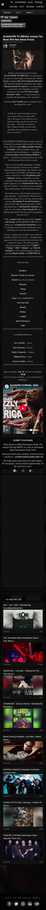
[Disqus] (22, 503)
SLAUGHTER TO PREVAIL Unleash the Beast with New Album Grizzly (12, 25)
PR (12, 2)
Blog (6, 17)
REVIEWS (30, 6)
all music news (6, 21)
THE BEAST (12, 45)
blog (18, 12)
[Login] (41, 2)
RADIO (37, 2)
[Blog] (2, 31)
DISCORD (13, 6)
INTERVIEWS (20, 2)
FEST (22, 6)
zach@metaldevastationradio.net (28, 456)
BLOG (30, 2)
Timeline (6, 12)
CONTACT (40, 6)
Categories (13, 17)
